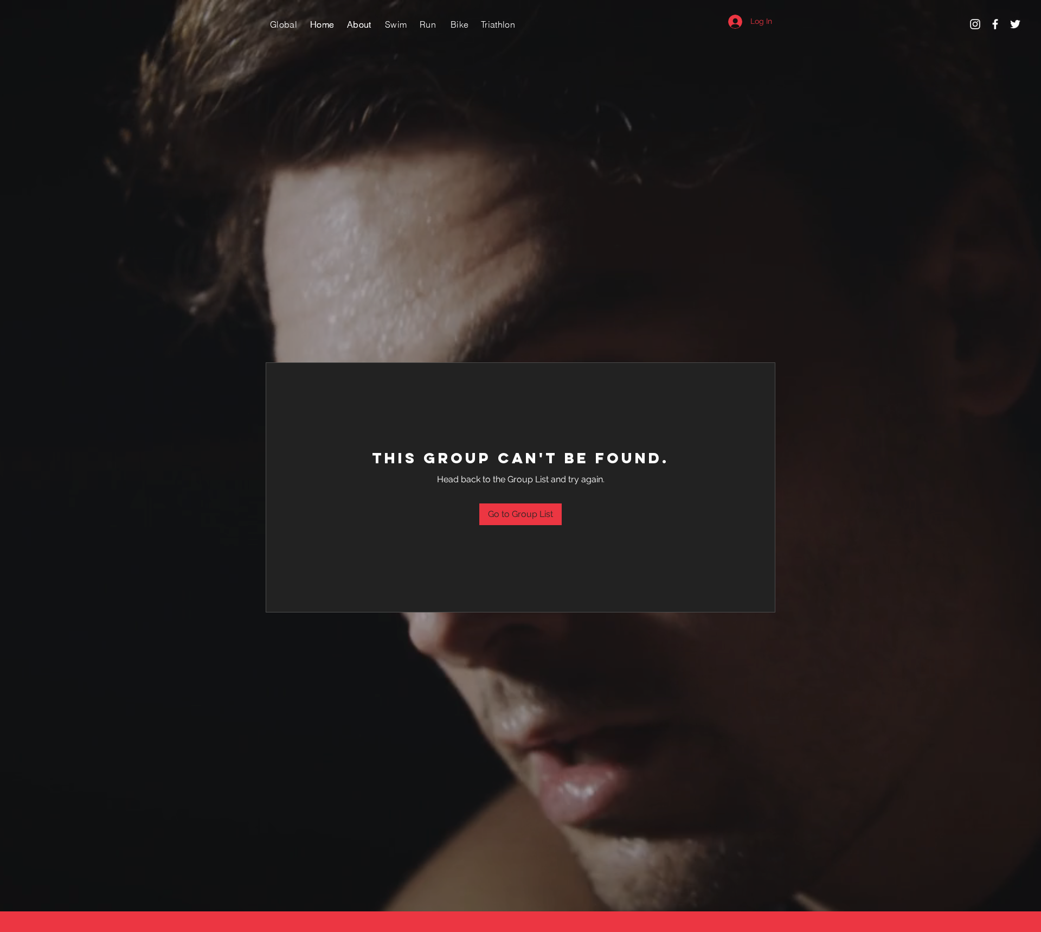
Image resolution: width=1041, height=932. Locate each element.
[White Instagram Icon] (975, 24)
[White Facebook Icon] (995, 24)
